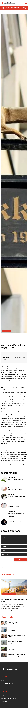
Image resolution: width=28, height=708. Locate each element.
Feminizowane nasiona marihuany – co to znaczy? (16, 648)
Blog (2, 680)
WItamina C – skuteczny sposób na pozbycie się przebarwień (17, 488)
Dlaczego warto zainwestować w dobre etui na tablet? (16, 505)
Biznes (2, 695)
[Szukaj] (3, 567)
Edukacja (3, 704)
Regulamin (4, 686)
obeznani (7, 354)
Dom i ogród (4, 701)
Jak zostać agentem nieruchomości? (13, 629)
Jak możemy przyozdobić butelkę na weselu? (16, 636)
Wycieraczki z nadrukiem (10, 394)
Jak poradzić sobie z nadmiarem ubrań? (16, 497)
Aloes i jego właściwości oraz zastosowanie (15, 480)
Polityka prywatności (7, 683)
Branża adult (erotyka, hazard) (9, 698)
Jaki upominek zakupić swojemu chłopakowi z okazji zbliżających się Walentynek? (17, 515)
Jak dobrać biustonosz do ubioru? (16, 521)
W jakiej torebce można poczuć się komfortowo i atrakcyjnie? (16, 655)
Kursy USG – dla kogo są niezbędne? (14, 623)
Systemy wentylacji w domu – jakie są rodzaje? (15, 642)
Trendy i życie (6, 331)
